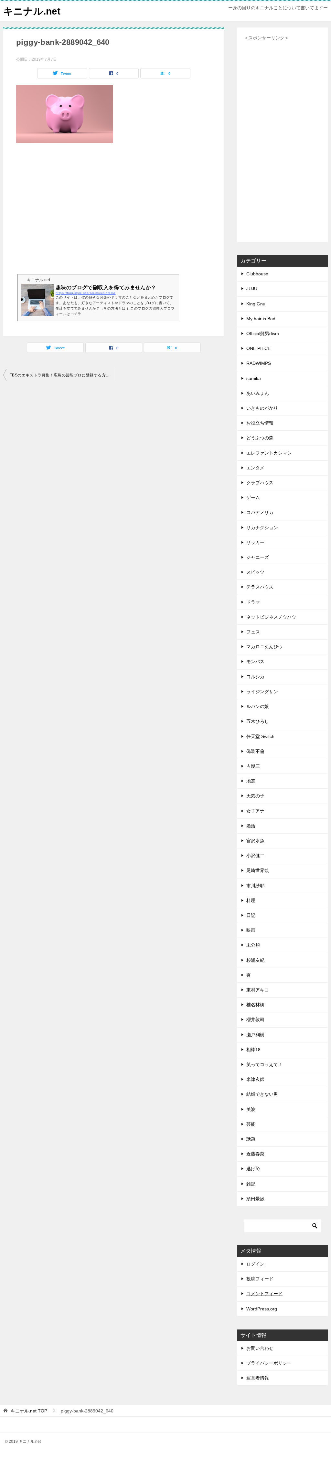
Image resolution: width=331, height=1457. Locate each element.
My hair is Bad (260, 318)
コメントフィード (264, 1293)
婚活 (250, 825)
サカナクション (262, 527)
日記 (250, 915)
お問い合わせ (259, 1348)
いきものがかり (262, 408)
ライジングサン (262, 691)
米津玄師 (255, 1079)
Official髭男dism (262, 333)
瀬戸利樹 (255, 1034)
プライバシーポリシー (269, 1363)
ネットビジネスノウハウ (271, 617)
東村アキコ (257, 989)
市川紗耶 (255, 885)
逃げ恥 (253, 1168)
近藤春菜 (255, 1153)
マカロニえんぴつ (264, 646)
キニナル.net (31, 11)
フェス (253, 631)
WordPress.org (261, 1308)
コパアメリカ (259, 512)
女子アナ (255, 811)
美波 (250, 1109)
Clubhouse (257, 273)
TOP (29, 1410)
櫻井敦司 (255, 1019)
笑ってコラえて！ (264, 1064)
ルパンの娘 (257, 706)
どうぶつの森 (259, 437)
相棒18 (253, 1049)
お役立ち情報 (259, 423)
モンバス (255, 661)
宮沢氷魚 (255, 840)
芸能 (250, 1124)
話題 (250, 1139)
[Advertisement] (113, 214)
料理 (250, 900)
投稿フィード (259, 1278)
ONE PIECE (258, 348)
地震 (250, 781)
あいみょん (257, 393)
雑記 (250, 1183)
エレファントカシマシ (269, 453)
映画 (250, 930)
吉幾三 (253, 766)
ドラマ (253, 602)
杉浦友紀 (255, 960)
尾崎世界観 (257, 870)
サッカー (255, 542)
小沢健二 (255, 855)
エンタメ (255, 467)
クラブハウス (259, 482)
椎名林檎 (255, 1004)
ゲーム (253, 497)
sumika (253, 378)
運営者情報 (257, 1377)
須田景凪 (255, 1198)
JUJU (251, 288)
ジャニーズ (257, 557)
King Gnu (255, 303)
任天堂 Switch (260, 736)
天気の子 (255, 795)
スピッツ (255, 572)
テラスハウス (259, 587)
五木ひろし (257, 721)
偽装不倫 (255, 751)
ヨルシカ (255, 676)
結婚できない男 (262, 1094)
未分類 (253, 945)
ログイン (255, 1264)
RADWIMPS (258, 363)
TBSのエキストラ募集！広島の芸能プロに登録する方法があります (62, 375)
